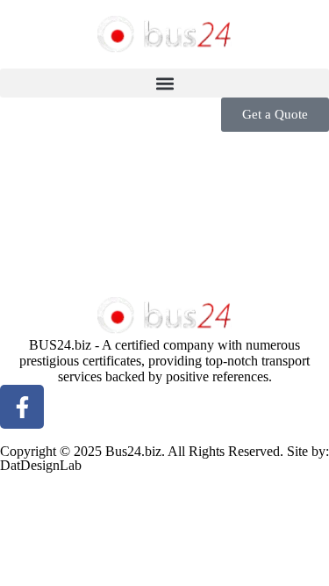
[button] (164, 83)
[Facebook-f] (22, 407)
